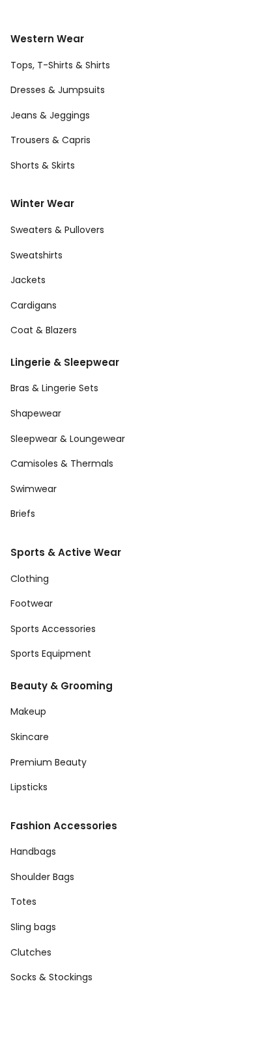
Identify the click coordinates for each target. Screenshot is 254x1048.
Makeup (28, 711)
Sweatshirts (36, 255)
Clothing (29, 578)
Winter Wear (42, 203)
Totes (23, 901)
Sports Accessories (53, 628)
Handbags (33, 851)
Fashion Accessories (63, 826)
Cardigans (33, 305)
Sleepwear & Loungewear (67, 438)
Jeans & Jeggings (50, 115)
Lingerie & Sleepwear (64, 362)
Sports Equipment (50, 653)
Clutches (30, 952)
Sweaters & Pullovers (57, 229)
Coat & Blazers (43, 330)
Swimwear (33, 488)
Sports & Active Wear (65, 552)
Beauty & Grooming (61, 686)
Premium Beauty (48, 762)
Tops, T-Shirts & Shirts (60, 65)
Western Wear (47, 39)
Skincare (29, 736)
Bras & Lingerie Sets (54, 387)
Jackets (28, 279)
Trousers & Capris (50, 139)
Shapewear (35, 413)
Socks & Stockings (51, 977)
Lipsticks (29, 786)
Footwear (31, 603)
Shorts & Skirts (42, 165)
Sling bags (33, 926)
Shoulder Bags (42, 876)
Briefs (22, 513)
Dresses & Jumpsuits (57, 89)
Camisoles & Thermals (61, 463)
